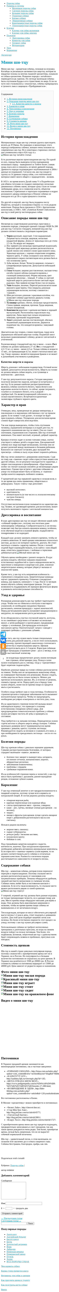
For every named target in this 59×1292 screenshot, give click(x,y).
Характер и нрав (15, 106)
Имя (3, 1203)
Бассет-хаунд (13, 1239)
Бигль (9, 1242)
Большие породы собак (23, 13)
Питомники (14, 128)
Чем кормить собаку (10, 1266)
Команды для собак (21, 40)
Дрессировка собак (21, 38)
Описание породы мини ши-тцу (23, 101)
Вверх (4, 1289)
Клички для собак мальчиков (25, 30)
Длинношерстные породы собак (27, 25)
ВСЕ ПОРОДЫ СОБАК (18, 1261)
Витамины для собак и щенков (15, 1275)
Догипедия (6, 55)
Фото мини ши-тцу (17, 123)
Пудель (10, 1256)
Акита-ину (12, 1234)
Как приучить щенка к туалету (15, 1280)
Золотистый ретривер (17, 1244)
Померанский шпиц (16, 1254)
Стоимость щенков (17, 121)
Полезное (11, 35)
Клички (10, 28)
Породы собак (13, 3)
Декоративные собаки (22, 21)
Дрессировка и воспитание (20, 109)
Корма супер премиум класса (14, 1271)
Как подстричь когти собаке (14, 1285)
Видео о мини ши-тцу (18, 126)
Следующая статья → (11, 1221)
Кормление (12, 50)
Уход (9, 48)
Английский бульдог (16, 1237)
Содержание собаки (17, 118)
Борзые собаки (19, 18)
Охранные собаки (20, 16)
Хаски (9, 1259)
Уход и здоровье (15, 111)
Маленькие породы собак (24, 8)
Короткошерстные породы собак (27, 23)
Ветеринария (18, 45)
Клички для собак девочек (24, 33)
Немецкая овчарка (15, 1252)
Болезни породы (15, 113)
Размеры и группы (15, 6)
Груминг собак (19, 43)
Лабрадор (11, 1249)
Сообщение (6, 1181)
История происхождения (19, 99)
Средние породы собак (23, 11)
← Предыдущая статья (11, 1218)
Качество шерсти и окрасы (26, 104)
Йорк (9, 1247)
